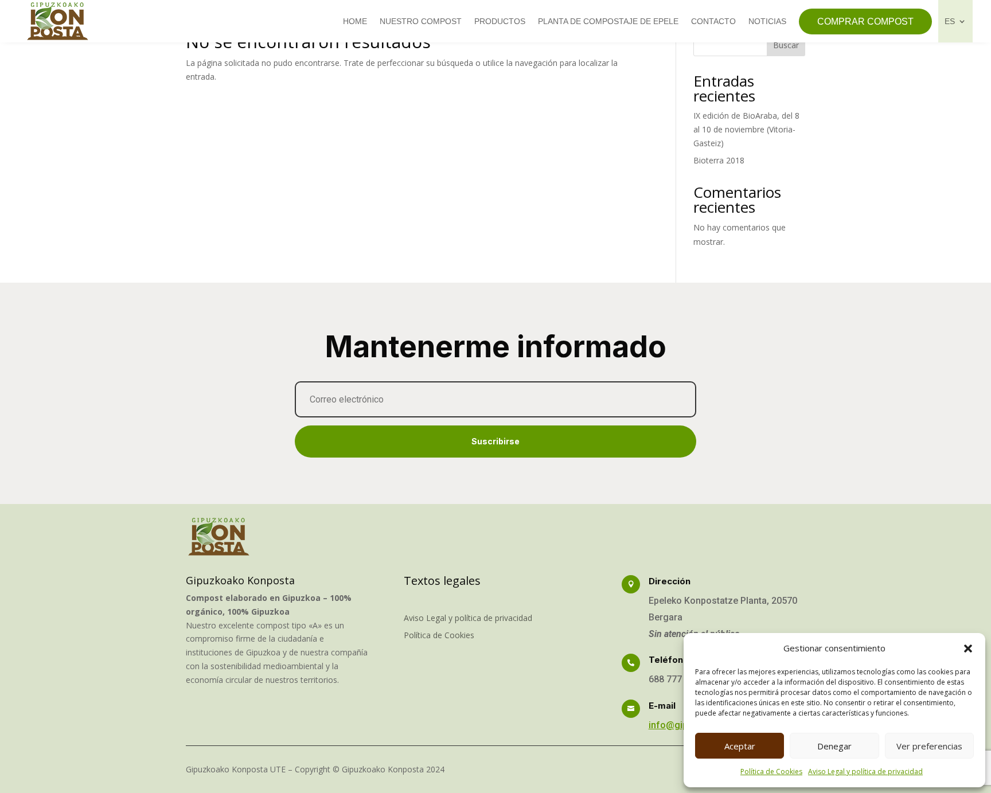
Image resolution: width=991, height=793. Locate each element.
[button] (968, 648)
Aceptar (739, 746)
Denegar (834, 746)
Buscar (786, 45)
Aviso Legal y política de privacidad (865, 771)
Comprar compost (865, 21)
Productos (499, 21)
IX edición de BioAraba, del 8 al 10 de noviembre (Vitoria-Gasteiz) (746, 129)
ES (950, 21)
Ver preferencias (929, 746)
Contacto (713, 21)
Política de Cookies (771, 771)
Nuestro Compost (421, 21)
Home (355, 21)
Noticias (767, 21)
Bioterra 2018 (718, 160)
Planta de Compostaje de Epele (608, 21)
